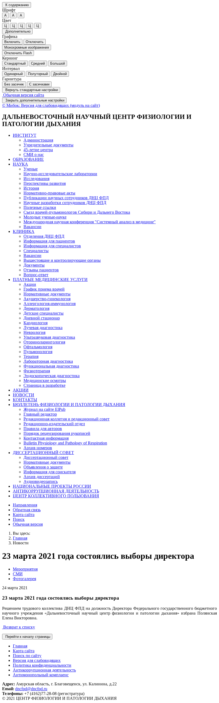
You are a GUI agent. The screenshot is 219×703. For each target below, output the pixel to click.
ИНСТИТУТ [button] (24, 135)
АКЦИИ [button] (21, 390)
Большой (57, 63)
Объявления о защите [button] (43, 467)
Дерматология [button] (36, 308)
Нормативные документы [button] (47, 294)
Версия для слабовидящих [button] (37, 660)
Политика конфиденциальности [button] (42, 665)
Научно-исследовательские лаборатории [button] (60, 173)
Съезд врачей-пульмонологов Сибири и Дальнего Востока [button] (77, 212)
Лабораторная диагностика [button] (48, 361)
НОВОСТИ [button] (23, 395)
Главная (20, 538)
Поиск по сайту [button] (27, 655)
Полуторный (38, 74)
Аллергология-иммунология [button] (50, 303)
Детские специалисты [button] (44, 313)
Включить (12, 42)
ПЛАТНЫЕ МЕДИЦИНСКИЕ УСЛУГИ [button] (50, 279)
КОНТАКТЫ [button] (25, 399)
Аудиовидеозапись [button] (41, 481)
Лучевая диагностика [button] (43, 327)
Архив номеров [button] (38, 448)
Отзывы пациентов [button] (41, 270)
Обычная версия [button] (28, 524)
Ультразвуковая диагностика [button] (49, 337)
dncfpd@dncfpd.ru (31, 688)
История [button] (31, 188)
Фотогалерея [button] (24, 578)
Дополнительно (17, 31)
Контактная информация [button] (46, 438)
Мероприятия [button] (25, 569)
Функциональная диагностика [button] (51, 366)
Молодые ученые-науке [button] (45, 217)
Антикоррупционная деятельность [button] (44, 670)
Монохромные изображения (26, 47)
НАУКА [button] (20, 164)
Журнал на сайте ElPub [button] (44, 409)
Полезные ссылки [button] (40, 207)
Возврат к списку (18, 627)
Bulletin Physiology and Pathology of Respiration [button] (65, 443)
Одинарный (13, 74)
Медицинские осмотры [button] (45, 380)
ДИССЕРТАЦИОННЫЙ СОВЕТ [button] (43, 452)
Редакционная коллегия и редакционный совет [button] (67, 419)
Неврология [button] (34, 332)
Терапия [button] (31, 356)
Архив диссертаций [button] (42, 476)
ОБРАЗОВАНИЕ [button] (28, 159)
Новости (21, 543)
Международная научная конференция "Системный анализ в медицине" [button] (90, 222)
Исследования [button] (36, 178)
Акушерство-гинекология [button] (47, 298)
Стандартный (15, 63)
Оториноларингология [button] (44, 342)
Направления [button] (25, 505)
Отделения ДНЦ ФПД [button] (44, 236)
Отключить (35, 42)
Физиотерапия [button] (37, 371)
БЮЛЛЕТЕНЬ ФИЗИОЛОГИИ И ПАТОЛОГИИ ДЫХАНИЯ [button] (69, 404)
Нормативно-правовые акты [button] (49, 193)
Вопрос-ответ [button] (36, 274)
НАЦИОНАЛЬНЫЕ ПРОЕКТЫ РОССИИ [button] (52, 486)
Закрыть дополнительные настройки (34, 100)
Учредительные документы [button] (48, 145)
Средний (38, 63)
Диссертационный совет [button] (46, 457)
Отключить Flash (18, 53)
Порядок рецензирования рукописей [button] (57, 433)
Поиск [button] (19, 519)
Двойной (60, 74)
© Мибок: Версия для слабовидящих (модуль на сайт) (51, 105)
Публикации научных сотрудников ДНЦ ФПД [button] (66, 198)
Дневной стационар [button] (42, 318)
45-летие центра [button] (38, 149)
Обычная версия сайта (23, 95)
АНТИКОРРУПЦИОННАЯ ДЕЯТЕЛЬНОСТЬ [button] (56, 491)
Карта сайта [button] (23, 514)
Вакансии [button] (32, 226)
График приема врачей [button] (44, 289)
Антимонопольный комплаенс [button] (41, 675)
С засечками (39, 84)
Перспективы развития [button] (45, 183)
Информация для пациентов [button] (49, 241)
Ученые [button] (31, 169)
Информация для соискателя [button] (50, 472)
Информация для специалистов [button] (52, 246)
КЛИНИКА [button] (23, 231)
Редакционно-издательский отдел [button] (54, 423)
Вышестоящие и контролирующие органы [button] (62, 260)
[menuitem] (115, 145)
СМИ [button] (18, 574)
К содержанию (16, 5)
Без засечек (14, 84)
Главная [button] (20, 646)
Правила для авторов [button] (43, 428)
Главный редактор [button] (40, 414)
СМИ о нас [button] (34, 154)
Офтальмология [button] (38, 347)
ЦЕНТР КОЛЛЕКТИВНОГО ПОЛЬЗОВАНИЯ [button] (56, 496)
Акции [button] (30, 284)
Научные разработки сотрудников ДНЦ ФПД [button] (65, 202)
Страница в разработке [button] (44, 385)
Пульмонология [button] (38, 351)
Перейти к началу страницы (27, 637)
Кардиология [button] (36, 323)
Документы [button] (34, 265)
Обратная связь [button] (27, 509)
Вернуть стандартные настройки (31, 90)
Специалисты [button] (36, 250)
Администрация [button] (38, 140)
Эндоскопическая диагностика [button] (52, 375)
